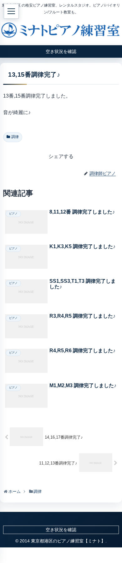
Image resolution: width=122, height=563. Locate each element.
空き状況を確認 (61, 529)
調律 (15, 137)
